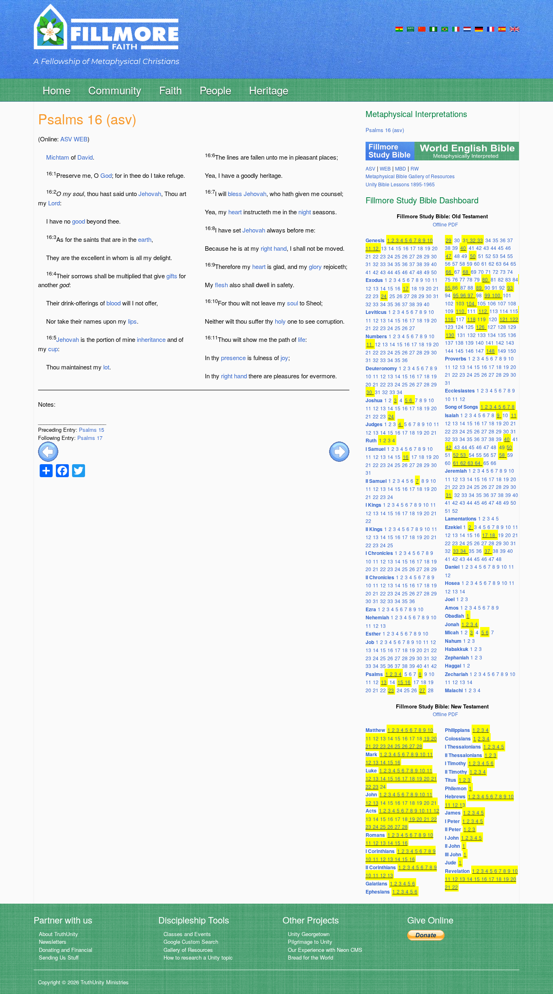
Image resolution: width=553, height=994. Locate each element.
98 (479, 295)
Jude (450, 862)
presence (233, 357)
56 (448, 263)
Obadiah (454, 615)
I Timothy (455, 763)
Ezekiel (453, 527)
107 (502, 303)
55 (510, 255)
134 (491, 334)
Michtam (57, 157)
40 (434, 263)
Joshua (374, 400)
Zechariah (456, 674)
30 (434, 256)
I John (452, 837)
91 (495, 287)
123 (449, 326)
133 (481, 334)
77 (462, 279)
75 (448, 279)
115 (514, 310)
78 (469, 279)
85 (448, 287)
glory (315, 266)
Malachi (454, 690)
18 (420, 248)
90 (487, 287)
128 (502, 326)
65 (513, 263)
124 (459, 326)
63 (499, 263)
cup (53, 348)
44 (390, 272)
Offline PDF (445, 224)
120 (493, 319)
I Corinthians (380, 851)
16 (405, 248)
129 (512, 326)
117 (460, 319)
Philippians (457, 730)
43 (383, 272)
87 (463, 287)
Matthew (375, 730)
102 (449, 303)
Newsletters (52, 941)
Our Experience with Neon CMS (325, 949)
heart (235, 211)
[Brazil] (444, 28)
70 (481, 271)
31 (368, 263)
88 (470, 287)
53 (495, 255)
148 (490, 350)
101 (507, 295)
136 (512, 334)
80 (485, 279)
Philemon (455, 788)
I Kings (373, 504)
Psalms (374, 674)
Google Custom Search (191, 941)
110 (460, 310)
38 (419, 263)
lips (132, 321)
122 (514, 319)
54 (503, 255)
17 (413, 248)
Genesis (375, 240)
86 (455, 287)
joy (284, 357)
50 (434, 272)
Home (56, 89)
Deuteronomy (381, 368)
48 (419, 272)
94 (448, 295)
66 (448, 271)
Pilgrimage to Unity (310, 941)
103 (460, 303)
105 (481, 303)
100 (496, 295)
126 (480, 326)
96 (463, 295)
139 (469, 342)
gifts (171, 275)
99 (487, 295)
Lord (54, 202)
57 (455, 263)
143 (510, 342)
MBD (400, 168)
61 (484, 263)
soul (292, 303)
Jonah (452, 624)
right (266, 248)
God (106, 175)
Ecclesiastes (460, 390)
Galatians (376, 883)
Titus (450, 779)
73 (503, 271)
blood (113, 303)
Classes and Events (187, 934)
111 (471, 310)
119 (481, 319)
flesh (221, 284)
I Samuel (375, 448)
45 (397, 272)
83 (508, 279)
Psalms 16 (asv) (385, 130)
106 (491, 303)
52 (488, 255)
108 (512, 303)
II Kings (374, 529)
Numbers (376, 336)
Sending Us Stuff (59, 957)
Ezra (371, 609)
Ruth (371, 440)
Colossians (458, 738)
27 (412, 256)
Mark (371, 754)
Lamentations (460, 518)
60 (477, 263)
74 (510, 271)
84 (515, 279)
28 (419, 256)
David (85, 157)
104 (470, 303)
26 (405, 256)
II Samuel (376, 480)
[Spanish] (502, 28)
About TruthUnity (58, 934)
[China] (421, 28)
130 (450, 334)
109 (449, 310)
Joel (450, 599)
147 (479, 350)
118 (471, 319)
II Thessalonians (463, 755)
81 (493, 279)
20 (435, 248)
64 (506, 263)
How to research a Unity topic (198, 957)
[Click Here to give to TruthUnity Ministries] (426, 935)
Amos (452, 607)
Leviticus (376, 312)
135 (502, 334)
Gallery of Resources (188, 949)
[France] (490, 28)
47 (412, 272)
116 (449, 319)
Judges (374, 424)
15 (398, 248)
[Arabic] (410, 28)
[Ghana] (399, 28)
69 (473, 271)
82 (501, 279)
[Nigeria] (433, 28)
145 (459, 350)
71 (488, 271)
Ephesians (378, 891)
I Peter (452, 821)
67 (457, 271)
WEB (80, 138)
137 (449, 342)
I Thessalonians (463, 746)
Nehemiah (377, 617)
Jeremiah (456, 470)
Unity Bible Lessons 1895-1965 (400, 184)
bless (235, 193)
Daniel (452, 566)
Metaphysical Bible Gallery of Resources (410, 176)
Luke (371, 770)
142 (500, 342)
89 (479, 287)
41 (368, 272)
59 (469, 263)
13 (384, 248)
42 (376, 272)
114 (504, 310)
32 (376, 263)
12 (376, 248)
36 (405, 263)
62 (491, 263)
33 (383, 263)
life (301, 339)
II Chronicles (380, 577)
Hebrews (455, 796)
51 (481, 255)
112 (483, 310)
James (453, 812)
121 (504, 319)
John (371, 794)
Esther (373, 633)
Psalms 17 (89, 438)
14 (391, 248)
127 (491, 326)
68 (465, 271)
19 (427, 248)
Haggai (453, 665)
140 (479, 342)
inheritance (151, 339)
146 (469, 350)
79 (477, 279)
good (78, 221)
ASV (66, 138)
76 (455, 279)
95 (456, 295)
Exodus (374, 280)
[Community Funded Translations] (514, 28)
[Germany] (479, 28)
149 (502, 350)
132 (471, 334)
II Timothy (456, 771)
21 (368, 256)
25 (397, 256)
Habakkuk (456, 649)
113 (493, 310)
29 (427, 256)
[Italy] (455, 28)
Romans (375, 834)
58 (462, 263)
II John (452, 845)
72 (495, 271)
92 (502, 287)
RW (414, 168)
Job (370, 642)
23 (383, 256)
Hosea (452, 583)
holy (280, 321)
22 (376, 256)
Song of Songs (461, 406)
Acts (371, 810)
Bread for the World (310, 957)
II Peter (453, 829)
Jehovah (149, 193)
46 (405, 272)
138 (459, 342)
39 (427, 263)
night (304, 211)
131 (461, 334)
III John (453, 854)
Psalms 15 (91, 429)
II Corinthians (381, 867)
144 (449, 350)
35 (397, 263)
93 (510, 287)
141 (489, 342)
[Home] (106, 33)
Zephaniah (457, 657)
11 (368, 248)
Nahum (453, 640)
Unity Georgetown (309, 934)
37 (412, 263)
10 (430, 240)
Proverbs (455, 358)
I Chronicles (379, 553)
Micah (452, 632)
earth (144, 239)
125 (469, 326)
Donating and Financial (65, 949)
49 (427, 272)
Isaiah (452, 415)
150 (512, 350)
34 (390, 263)
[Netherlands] (467, 28)
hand (280, 248)
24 (390, 256)
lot (106, 367)
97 (470, 295)
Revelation (457, 871)
